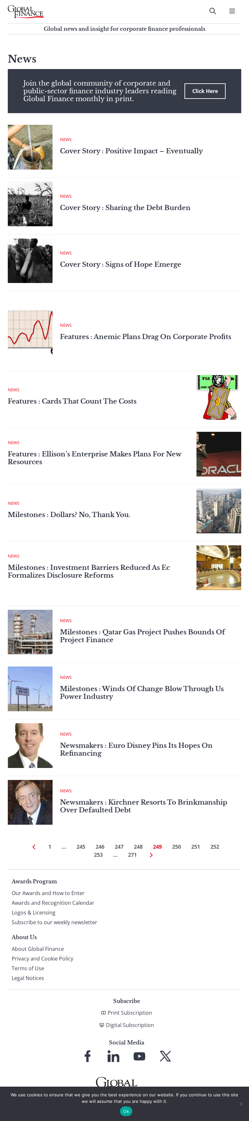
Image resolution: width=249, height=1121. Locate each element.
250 (176, 846)
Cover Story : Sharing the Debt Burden (125, 208)
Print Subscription (130, 1012)
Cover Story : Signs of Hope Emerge (120, 264)
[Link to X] (165, 1056)
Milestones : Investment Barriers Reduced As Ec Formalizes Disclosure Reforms (89, 571)
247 (119, 846)
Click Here (205, 91)
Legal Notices (28, 978)
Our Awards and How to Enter (48, 893)
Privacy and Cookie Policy (42, 958)
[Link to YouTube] (139, 1056)
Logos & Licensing (33, 912)
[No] (241, 1104)
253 (98, 854)
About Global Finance (38, 948)
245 (81, 846)
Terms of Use (28, 968)
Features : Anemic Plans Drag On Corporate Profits (145, 337)
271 (132, 854)
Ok (126, 1111)
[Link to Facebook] (87, 1056)
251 (195, 846)
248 (138, 846)
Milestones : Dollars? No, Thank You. (69, 515)
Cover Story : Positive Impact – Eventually (131, 151)
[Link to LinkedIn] (113, 1056)
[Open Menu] (232, 11)
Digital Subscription (130, 1025)
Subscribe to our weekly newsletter (54, 922)
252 (214, 846)
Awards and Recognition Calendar (53, 902)
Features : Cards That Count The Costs (72, 401)
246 (100, 846)
